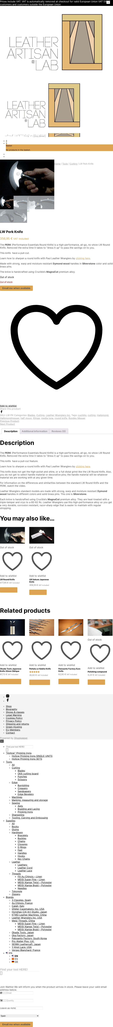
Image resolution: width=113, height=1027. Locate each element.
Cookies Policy (14, 718)
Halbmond (102, 415)
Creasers (23, 788)
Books (15, 826)
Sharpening (18, 814)
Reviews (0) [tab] (59, 431)
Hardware (17, 832)
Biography (11, 709)
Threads (16, 873)
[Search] (7, 750)
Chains (21, 841)
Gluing (15, 829)
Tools (65, 164)
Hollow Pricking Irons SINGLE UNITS (32, 755)
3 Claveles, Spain (21, 900)
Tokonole (17, 891)
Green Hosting (14, 726)
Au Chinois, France (22, 903)
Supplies (10, 820)
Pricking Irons (25, 811)
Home (57, 164)
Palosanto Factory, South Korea (29, 938)
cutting (92, 415)
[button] (6, 141)
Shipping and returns (17, 723)
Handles (22, 853)
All (13, 764)
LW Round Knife (7, 579)
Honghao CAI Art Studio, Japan (29, 911)
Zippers (16, 894)
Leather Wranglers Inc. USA (27, 917)
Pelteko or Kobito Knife (40, 669)
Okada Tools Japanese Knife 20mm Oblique (10, 670)
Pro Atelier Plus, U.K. (23, 941)
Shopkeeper (20, 738)
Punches (22, 776)
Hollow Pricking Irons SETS (27, 758)
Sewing (16, 803)
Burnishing (23, 785)
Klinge (36, 418)
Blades (31, 415)
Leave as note (8, 1008)
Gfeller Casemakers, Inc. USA (28, 908)
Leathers (22, 864)
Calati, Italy (18, 905)
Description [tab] (11, 431)
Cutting (73, 164)
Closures (22, 844)
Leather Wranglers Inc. (58, 415)
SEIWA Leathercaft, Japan (26, 944)
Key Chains (24, 858)
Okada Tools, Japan (23, 932)
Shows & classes (15, 712)
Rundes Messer (77, 418)
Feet (20, 850)
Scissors (22, 779)
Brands (10, 897)
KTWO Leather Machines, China (29, 914)
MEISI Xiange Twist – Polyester (35, 882)
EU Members (13, 729)
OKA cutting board (28, 773)
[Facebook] (1, 412)
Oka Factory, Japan (22, 935)
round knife (61, 418)
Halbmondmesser (9, 418)
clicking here (83, 258)
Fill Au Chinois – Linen (30, 876)
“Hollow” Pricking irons (18, 753)
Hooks (21, 855)
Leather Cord (25, 867)
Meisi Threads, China (23, 920)
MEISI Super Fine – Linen (31, 879)
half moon (26, 418)
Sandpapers (24, 791)
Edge (15, 782)
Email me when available (16, 288)
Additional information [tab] (34, 431)
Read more (8, 589)
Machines (17, 797)
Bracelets (23, 835)
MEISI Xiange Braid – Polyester (35, 885)
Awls (20, 805)
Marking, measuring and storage (30, 800)
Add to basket (40, 682)
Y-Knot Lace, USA (22, 947)
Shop (9, 706)
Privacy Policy (14, 720)
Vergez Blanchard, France (26, 950)
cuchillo (82, 415)
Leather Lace (25, 870)
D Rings (22, 847)
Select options (10, 681)
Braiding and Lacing (29, 808)
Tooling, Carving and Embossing (30, 817)
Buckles (22, 838)
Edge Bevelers (26, 794)
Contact (10, 732)
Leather (16, 861)
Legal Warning (14, 715)
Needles (22, 888)
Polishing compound (97, 671)
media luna (47, 418)
